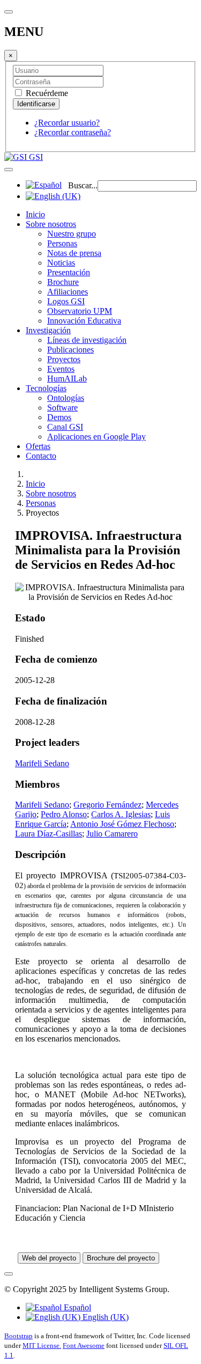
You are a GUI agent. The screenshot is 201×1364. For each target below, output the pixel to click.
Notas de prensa (74, 253)
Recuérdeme (46, 93)
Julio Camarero (112, 833)
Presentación (68, 272)
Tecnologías (46, 388)
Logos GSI (66, 301)
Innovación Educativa (84, 320)
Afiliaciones (67, 291)
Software (62, 407)
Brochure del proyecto (121, 1258)
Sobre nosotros (51, 224)
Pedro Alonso (64, 814)
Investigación (48, 330)
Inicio (35, 214)
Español (76, 1307)
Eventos (61, 368)
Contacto (41, 455)
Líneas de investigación (86, 339)
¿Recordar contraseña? (72, 132)
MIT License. (42, 1345)
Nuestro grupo (71, 233)
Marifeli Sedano (42, 763)
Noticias (61, 262)
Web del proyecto (49, 1258)
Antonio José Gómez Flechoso (122, 823)
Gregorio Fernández (107, 804)
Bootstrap (18, 1336)
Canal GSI (65, 426)
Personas (62, 243)
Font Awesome (84, 1345)
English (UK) (104, 1317)
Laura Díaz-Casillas (48, 833)
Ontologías (65, 397)
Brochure (63, 282)
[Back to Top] (8, 1273)
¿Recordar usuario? (67, 122)
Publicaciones (70, 349)
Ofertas (38, 446)
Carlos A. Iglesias (121, 814)
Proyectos (63, 359)
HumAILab (67, 378)
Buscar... (83, 185)
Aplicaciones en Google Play (96, 436)
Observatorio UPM (79, 311)
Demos (59, 417)
